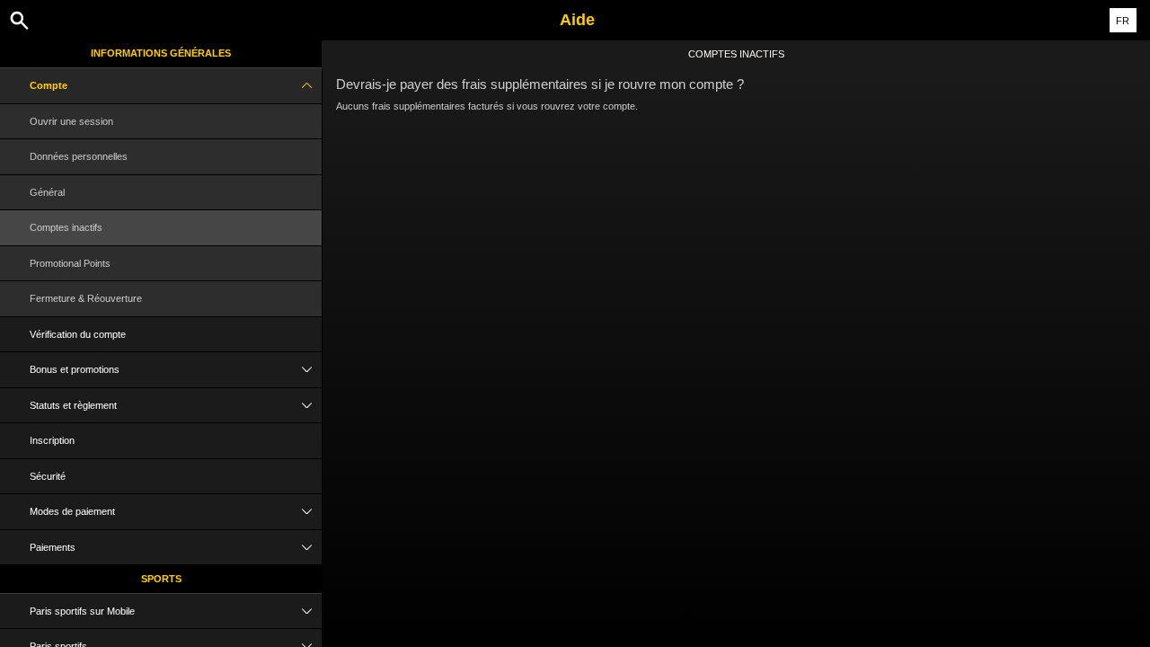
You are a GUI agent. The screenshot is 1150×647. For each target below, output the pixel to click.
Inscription (52, 440)
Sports (161, 578)
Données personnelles (79, 156)
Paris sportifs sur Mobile (82, 611)
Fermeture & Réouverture (86, 298)
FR (1122, 20)
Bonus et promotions (74, 369)
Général (47, 192)
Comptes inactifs (66, 227)
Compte (48, 85)
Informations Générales (161, 53)
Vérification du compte (78, 334)
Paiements (52, 547)
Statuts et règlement (73, 405)
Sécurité (48, 476)
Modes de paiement (72, 511)
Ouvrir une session (71, 121)
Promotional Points (70, 263)
